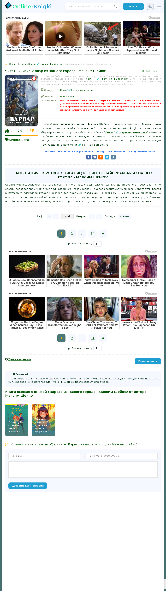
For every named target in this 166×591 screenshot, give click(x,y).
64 (93, 233)
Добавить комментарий (28, 485)
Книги (88, 78)
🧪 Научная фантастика (111, 78)
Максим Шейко (19, 139)
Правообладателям (19, 359)
